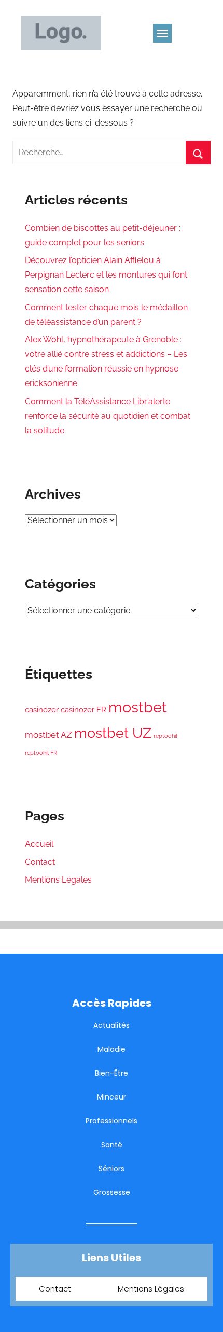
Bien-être (111, 1073)
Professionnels (111, 1121)
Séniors (111, 1168)
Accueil (39, 844)
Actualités (111, 1025)
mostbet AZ (48, 735)
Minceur (111, 1097)
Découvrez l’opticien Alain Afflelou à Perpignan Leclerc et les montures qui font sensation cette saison (106, 274)
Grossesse (111, 1192)
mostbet (137, 707)
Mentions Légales (58, 880)
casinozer (42, 710)
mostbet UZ (112, 732)
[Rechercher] (198, 152)
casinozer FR (83, 710)
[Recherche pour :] (111, 152)
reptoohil (165, 736)
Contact (40, 862)
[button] (162, 33)
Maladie (111, 1049)
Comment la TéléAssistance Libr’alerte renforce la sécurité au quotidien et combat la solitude (107, 415)
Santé (111, 1144)
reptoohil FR (41, 753)
